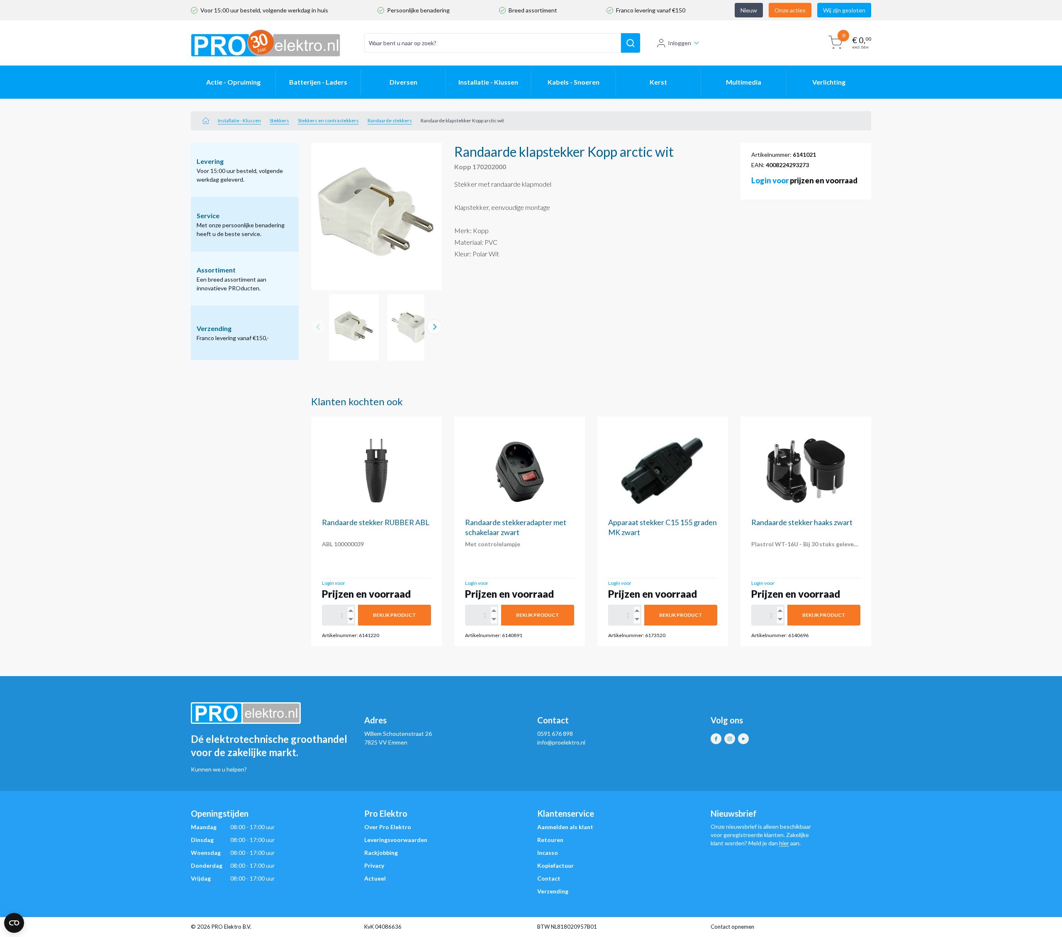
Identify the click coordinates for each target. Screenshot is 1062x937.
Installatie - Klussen (488, 82)
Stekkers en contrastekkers (328, 120)
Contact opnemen (732, 926)
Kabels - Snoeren (573, 82)
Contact (548, 878)
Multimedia (743, 82)
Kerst (658, 82)
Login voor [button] (770, 180)
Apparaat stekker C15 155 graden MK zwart (662, 527)
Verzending (552, 891)
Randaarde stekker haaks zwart (802, 522)
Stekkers (279, 120)
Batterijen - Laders (318, 82)
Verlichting (828, 82)
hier (784, 843)
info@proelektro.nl (561, 742)
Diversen (403, 82)
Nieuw (748, 10)
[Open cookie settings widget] (14, 923)
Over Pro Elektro (387, 826)
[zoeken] (630, 43)
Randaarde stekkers (390, 120)
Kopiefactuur (555, 865)
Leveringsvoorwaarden (395, 839)
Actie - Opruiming (233, 82)
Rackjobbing (381, 852)
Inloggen (679, 42)
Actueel (375, 878)
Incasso (547, 852)
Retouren (550, 839)
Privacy (374, 865)
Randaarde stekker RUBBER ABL (375, 522)
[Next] (434, 326)
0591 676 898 (555, 733)
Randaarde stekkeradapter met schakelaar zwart (515, 527)
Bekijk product (394, 615)
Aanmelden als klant (565, 826)
